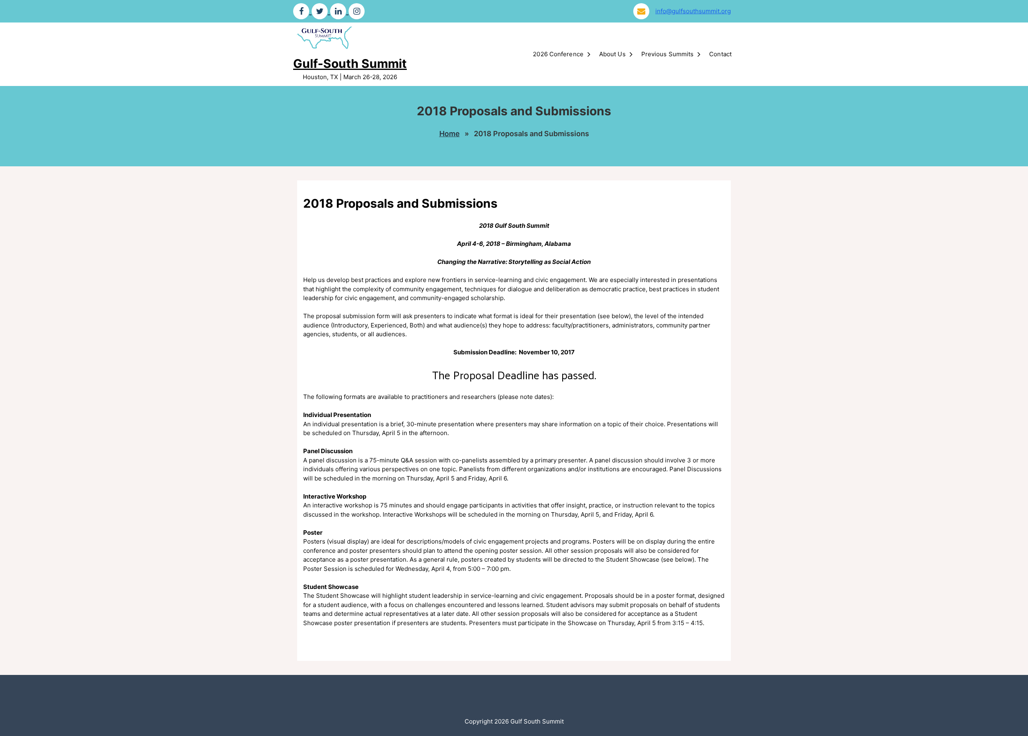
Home (449, 133)
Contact (720, 54)
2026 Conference (558, 54)
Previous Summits (667, 54)
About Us (612, 54)
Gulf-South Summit (350, 63)
